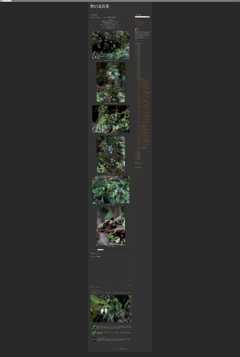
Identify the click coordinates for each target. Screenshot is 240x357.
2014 (137, 153)
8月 (137, 67)
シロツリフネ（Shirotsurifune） (101, 337)
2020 (137, 54)
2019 (137, 55)
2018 (137, 57)
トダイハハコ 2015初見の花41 (142, 99)
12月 (138, 61)
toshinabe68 (138, 30)
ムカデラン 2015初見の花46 (142, 90)
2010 (137, 159)
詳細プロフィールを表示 (139, 40)
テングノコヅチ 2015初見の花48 (143, 86)
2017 (137, 58)
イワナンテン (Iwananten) (96, 290)
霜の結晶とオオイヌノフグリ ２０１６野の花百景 (143, 79)
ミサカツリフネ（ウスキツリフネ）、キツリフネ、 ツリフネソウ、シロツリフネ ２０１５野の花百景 (113, 325)
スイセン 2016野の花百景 (141, 135)
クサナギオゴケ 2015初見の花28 (143, 132)
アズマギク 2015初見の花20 (142, 148)
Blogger (125, 348)
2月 (137, 75)
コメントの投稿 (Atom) (96, 287)
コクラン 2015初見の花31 (141, 126)
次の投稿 (92, 285)
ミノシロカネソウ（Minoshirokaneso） (103, 331)
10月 (138, 64)
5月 (137, 71)
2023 (137, 49)
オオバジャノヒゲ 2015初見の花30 (143, 129)
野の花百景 (99, 6)
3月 (137, 74)
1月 (137, 77)
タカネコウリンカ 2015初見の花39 (143, 105)
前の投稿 (129, 285)
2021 (137, 52)
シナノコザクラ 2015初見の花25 (143, 139)
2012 (137, 156)
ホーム (111, 285)
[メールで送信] (98, 249)
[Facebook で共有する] (101, 249)
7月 (137, 68)
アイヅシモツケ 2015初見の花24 (143, 140)
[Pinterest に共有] (102, 249)
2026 (137, 45)
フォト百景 (138, 25)
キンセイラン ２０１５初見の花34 (143, 115)
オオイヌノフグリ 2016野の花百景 (143, 85)
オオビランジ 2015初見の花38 (142, 106)
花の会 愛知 (138, 24)
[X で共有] (100, 249)
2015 (137, 152)
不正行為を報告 (138, 167)
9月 (137, 65)
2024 (137, 48)
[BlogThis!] (99, 249)
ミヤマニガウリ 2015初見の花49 (143, 82)
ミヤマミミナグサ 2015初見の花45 (143, 92)
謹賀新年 (138, 149)
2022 (137, 51)
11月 (138, 62)
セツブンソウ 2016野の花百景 (142, 101)
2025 (137, 46)
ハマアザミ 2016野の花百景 (142, 125)
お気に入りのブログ (139, 21)
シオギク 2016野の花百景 (141, 128)
